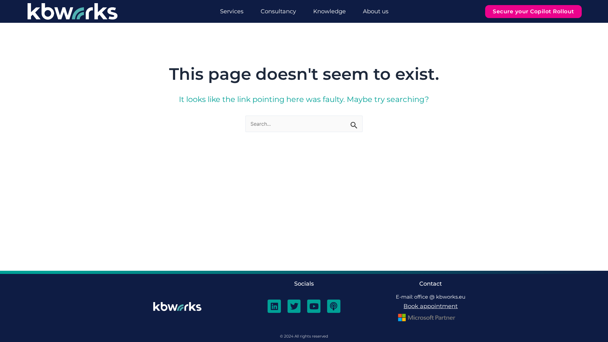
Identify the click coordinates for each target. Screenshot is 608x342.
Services (232, 11)
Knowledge (329, 11)
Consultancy (278, 11)
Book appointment (430, 306)
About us (376, 11)
